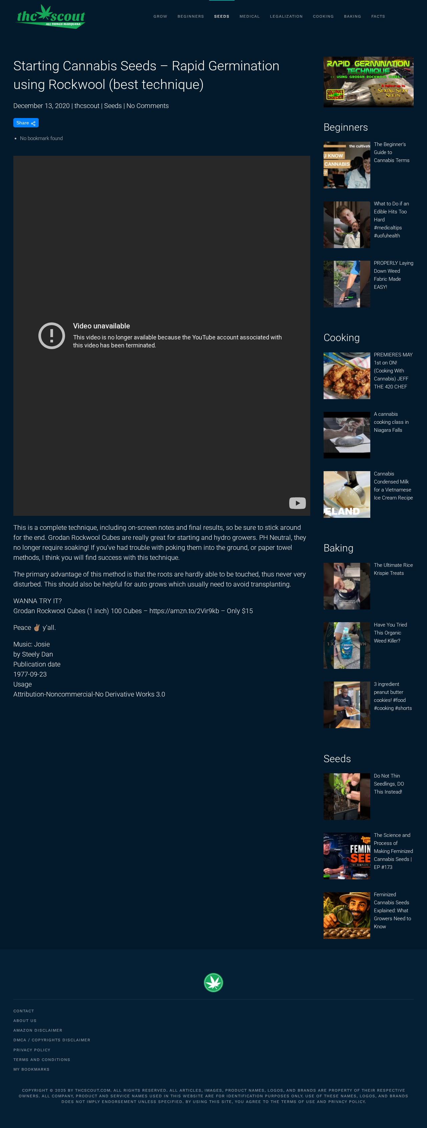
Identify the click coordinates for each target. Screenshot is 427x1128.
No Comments (147, 106)
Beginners (190, 16)
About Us (25, 1020)
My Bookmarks (31, 1069)
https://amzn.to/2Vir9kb (184, 611)
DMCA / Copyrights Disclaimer (51, 1040)
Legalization (286, 16)
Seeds (222, 16)
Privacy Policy (31, 1050)
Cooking (323, 16)
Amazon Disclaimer (37, 1030)
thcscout (86, 106)
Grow (160, 16)
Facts (378, 16)
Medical (250, 16)
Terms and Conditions (41, 1059)
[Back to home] (50, 16)
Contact (23, 1011)
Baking (352, 16)
